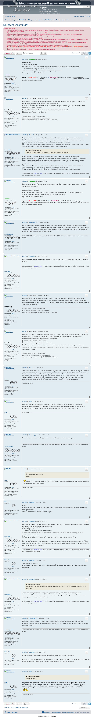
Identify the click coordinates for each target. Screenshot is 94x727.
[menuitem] (14, 16)
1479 (13, 117)
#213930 (24, 521)
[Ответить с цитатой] (86, 57)
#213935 (24, 671)
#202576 (24, 59)
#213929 (24, 502)
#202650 (24, 256)
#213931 (24, 560)
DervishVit (7, 150)
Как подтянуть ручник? (15, 25)
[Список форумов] (21, 7)
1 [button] (84, 53)
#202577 (24, 98)
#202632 (24, 181)
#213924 (24, 401)
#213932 (24, 579)
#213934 (24, 652)
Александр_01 (8, 234)
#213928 (24, 469)
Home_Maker (8, 109)
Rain (5, 379)
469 (13, 386)
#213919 (24, 367)
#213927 (24, 435)
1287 (13, 157)
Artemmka (7, 75)
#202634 (24, 222)
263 (13, 509)
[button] (82, 53)
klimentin (7, 502)
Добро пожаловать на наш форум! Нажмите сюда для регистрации (47, 3)
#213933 (24, 618)
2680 (13, 241)
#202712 (24, 331)
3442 (13, 83)
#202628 (24, 134)
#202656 (24, 295)
